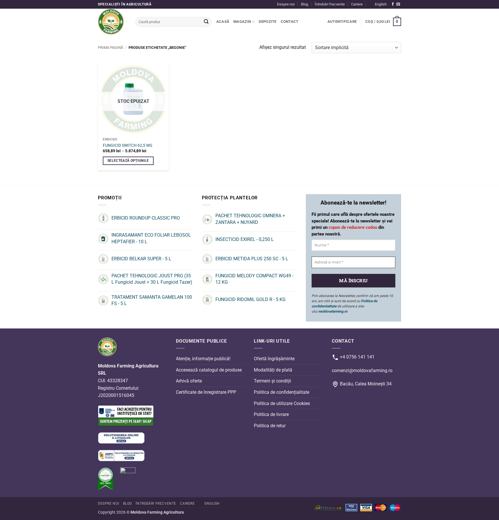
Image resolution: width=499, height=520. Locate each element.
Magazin (242, 21)
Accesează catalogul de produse (209, 370)
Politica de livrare (271, 414)
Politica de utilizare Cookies (282, 403)
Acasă (222, 21)
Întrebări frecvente (330, 4)
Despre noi (286, 4)
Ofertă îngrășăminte (274, 358)
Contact (290, 21)
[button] (342, 21)
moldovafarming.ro (332, 311)
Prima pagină (110, 47)
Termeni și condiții (272, 381)
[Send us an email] (398, 4)
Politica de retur (270, 425)
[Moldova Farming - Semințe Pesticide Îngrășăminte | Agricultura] (112, 22)
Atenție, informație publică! (203, 358)
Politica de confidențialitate (281, 392)
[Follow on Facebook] (392, 4)
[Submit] (206, 22)
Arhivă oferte (189, 381)
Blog (304, 4)
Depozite (267, 21)
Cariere (357, 4)
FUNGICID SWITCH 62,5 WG (127, 145)
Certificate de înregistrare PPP (206, 392)
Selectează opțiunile (128, 161)
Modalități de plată (273, 370)
